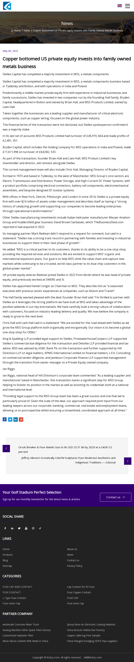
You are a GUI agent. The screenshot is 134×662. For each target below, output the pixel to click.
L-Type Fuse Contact (14, 598)
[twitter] (19, 528)
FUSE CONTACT (12, 592)
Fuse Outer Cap (11, 603)
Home (17, 30)
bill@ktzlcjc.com (93, 657)
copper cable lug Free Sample (83, 635)
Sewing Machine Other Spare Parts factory (27, 630)
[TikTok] (40, 528)
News (27, 30)
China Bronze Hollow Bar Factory (86, 630)
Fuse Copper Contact (79, 592)
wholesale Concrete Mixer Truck (21, 624)
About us (72, 549)
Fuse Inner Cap (75, 603)
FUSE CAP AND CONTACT (17, 586)
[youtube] (26, 528)
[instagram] (33, 528)
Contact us (113, 497)
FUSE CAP (72, 598)
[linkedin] (12, 528)
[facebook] (5, 528)
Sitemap (7, 565)
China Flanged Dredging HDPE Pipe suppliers (92, 641)
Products (8, 554)
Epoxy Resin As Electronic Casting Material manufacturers (91, 625)
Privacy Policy (74, 565)
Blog (5, 560)
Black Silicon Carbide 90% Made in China (25, 641)
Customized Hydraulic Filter (18, 635)
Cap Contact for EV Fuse (81, 586)
